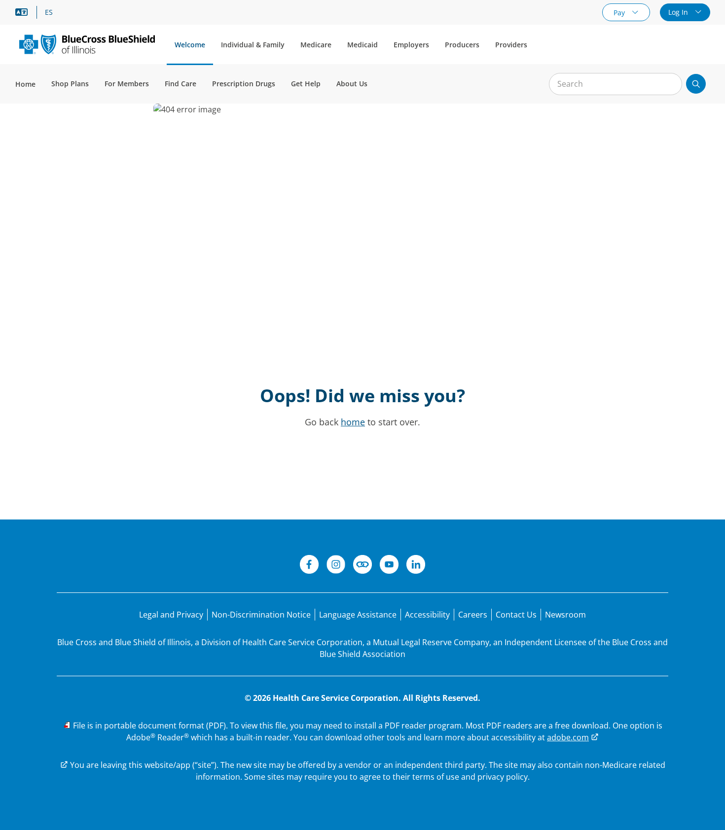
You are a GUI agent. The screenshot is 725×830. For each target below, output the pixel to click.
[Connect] (362, 566)
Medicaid (362, 44)
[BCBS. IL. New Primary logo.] (87, 44)
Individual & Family (253, 44)
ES (49, 12)
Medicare (315, 44)
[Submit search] (696, 84)
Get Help (306, 83)
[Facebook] (309, 566)
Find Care (180, 83)
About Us (351, 83)
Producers (462, 44)
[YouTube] (389, 566)
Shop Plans (70, 83)
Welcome (190, 44)
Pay (620, 12)
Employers (411, 44)
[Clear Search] (669, 84)
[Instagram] (335, 566)
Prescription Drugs (243, 83)
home (353, 422)
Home (25, 84)
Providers (511, 44)
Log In (679, 12)
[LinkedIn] (415, 566)
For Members (127, 83)
